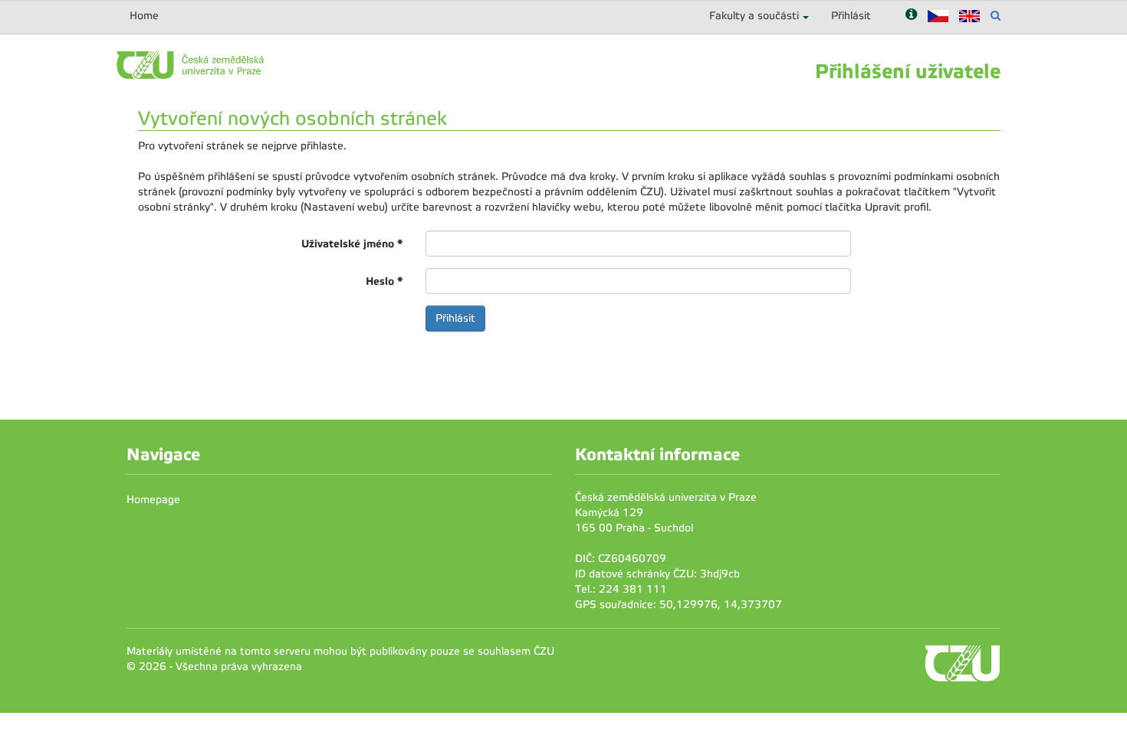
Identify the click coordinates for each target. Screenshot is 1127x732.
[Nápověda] (911, 15)
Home (144, 15)
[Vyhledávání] (996, 15)
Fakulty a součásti (754, 15)
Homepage (153, 499)
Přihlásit (851, 15)
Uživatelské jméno (351, 243)
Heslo (384, 281)
